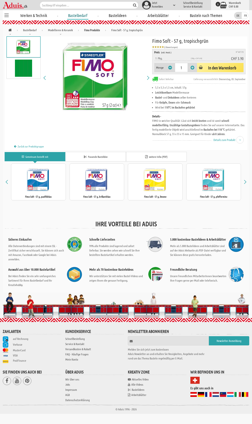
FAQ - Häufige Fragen (77, 354)
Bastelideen (118, 15)
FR (245, 15)
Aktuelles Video (140, 379)
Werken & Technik (33, 15)
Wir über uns (72, 379)
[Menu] (6, 14)
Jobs (67, 384)
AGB (67, 395)
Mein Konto (71, 359)
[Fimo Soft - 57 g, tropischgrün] (96, 77)
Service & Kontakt (192, 6)
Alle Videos (137, 384)
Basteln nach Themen (206, 15)
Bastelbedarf (77, 15)
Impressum (71, 389)
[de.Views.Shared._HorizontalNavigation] (10, 30)
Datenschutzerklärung (77, 400)
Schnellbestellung (193, 2)
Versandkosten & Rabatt (78, 349)
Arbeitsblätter (158, 15)
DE (238, 15)
